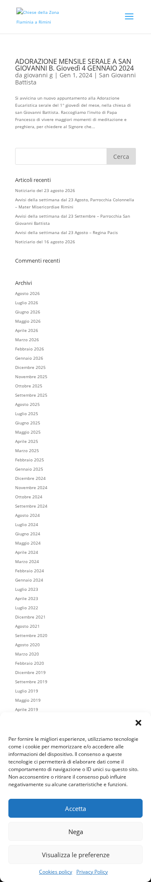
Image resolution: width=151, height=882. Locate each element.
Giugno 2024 (27, 534)
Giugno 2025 (27, 423)
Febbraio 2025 (29, 460)
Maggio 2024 (28, 543)
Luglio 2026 (26, 302)
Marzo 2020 (27, 654)
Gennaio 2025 (29, 469)
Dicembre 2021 (30, 617)
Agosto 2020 (27, 645)
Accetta (75, 808)
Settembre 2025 (31, 395)
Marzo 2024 (27, 561)
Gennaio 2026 (29, 358)
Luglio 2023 (26, 589)
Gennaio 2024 (29, 580)
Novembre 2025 (31, 376)
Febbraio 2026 (29, 349)
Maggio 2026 (28, 321)
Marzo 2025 (27, 450)
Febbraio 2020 (29, 663)
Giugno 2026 (27, 312)
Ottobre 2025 (28, 386)
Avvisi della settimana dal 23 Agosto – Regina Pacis (66, 232)
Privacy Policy (92, 871)
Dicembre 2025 (30, 367)
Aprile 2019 (26, 709)
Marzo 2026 (27, 339)
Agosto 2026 (27, 293)
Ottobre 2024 (28, 497)
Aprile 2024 (26, 552)
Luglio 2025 (26, 413)
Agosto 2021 (27, 626)
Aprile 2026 (26, 330)
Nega (75, 831)
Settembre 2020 (31, 635)
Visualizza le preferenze (75, 854)
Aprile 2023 (26, 598)
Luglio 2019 (26, 691)
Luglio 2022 (26, 608)
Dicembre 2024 (30, 478)
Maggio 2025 (28, 432)
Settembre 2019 (31, 682)
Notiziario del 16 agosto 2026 (45, 242)
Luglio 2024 (26, 524)
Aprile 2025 (26, 441)
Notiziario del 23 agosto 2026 (45, 190)
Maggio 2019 (28, 700)
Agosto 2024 (27, 515)
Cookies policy (55, 871)
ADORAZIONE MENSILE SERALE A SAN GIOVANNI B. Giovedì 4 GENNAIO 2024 (74, 65)
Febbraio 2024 (29, 571)
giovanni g (38, 75)
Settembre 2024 (31, 506)
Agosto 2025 (27, 404)
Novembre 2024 (31, 487)
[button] (138, 723)
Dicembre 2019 (30, 672)
